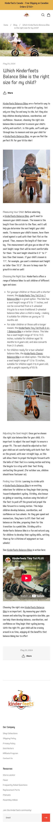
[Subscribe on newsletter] (46, 818)
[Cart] (48, 15)
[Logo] (26, 15)
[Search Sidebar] (43, 15)
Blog (15, 25)
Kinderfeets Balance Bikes (15, 103)
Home (6, 25)
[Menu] (5, 14)
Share (10, 93)
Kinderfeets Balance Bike (17, 136)
